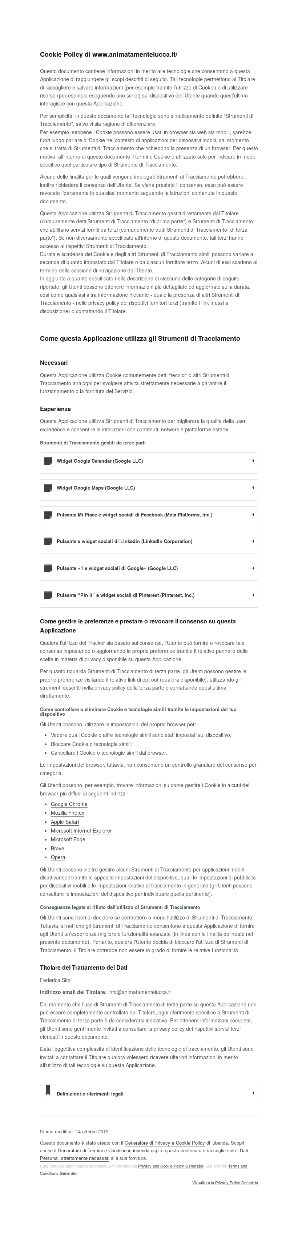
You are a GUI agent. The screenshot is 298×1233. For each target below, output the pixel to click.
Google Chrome (69, 803)
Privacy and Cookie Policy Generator (170, 1166)
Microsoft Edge (68, 839)
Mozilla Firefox (67, 812)
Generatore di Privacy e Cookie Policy (165, 1142)
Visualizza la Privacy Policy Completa (225, 1183)
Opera (58, 857)
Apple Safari (65, 821)
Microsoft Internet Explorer (81, 830)
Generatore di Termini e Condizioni (94, 1150)
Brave (57, 848)
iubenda (141, 1150)
